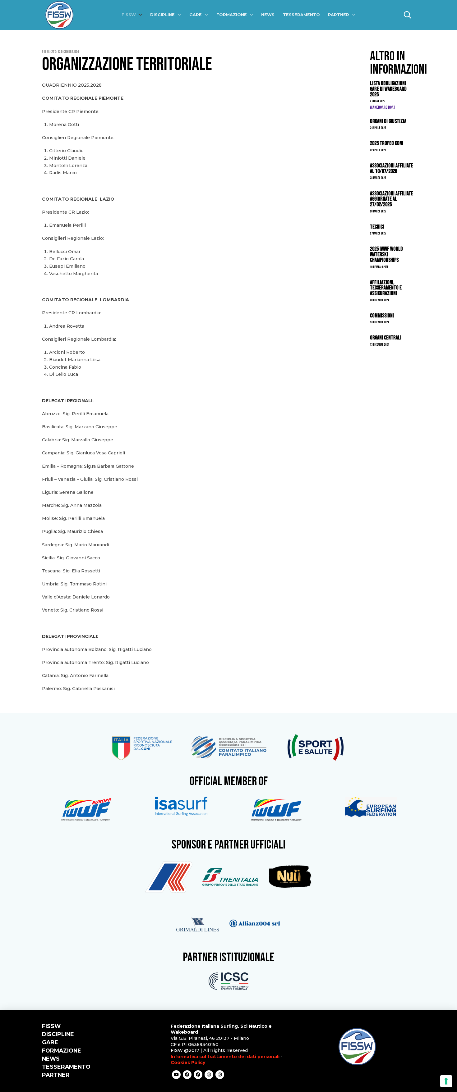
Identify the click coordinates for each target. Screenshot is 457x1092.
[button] (407, 14)
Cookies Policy (188, 1062)
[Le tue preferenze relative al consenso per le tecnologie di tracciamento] (446, 1081)
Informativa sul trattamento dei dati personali (225, 1056)
